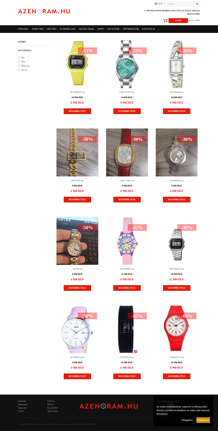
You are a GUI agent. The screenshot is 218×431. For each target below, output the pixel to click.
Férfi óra (50, 401)
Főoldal (23, 29)
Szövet (24, 70)
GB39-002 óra (77, 180)
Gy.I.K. (21, 411)
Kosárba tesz (77, 111)
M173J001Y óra (177, 269)
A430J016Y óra (177, 180)
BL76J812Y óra (77, 357)
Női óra (50, 404)
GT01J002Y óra (127, 357)
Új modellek (67, 29)
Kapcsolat (148, 29)
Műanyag (25, 66)
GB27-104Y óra (127, 180)
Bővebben (162, 413)
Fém (23, 61)
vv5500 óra (77, 269)
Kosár (178, 20)
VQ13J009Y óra (127, 269)
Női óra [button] (51, 29)
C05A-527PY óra (127, 92)
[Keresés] (197, 4)
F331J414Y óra (176, 92)
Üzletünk (113, 29)
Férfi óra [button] (38, 29)
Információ (22, 404)
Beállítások (203, 420)
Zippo (101, 29)
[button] (159, 4)
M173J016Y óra (77, 92)
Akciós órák (86, 29)
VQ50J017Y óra (177, 357)
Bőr (22, 57)
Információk (131, 29)
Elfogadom (187, 420)
